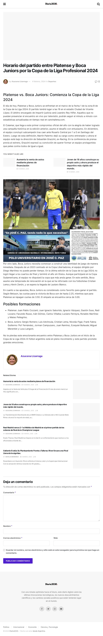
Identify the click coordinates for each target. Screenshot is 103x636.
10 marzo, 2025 (73, 172)
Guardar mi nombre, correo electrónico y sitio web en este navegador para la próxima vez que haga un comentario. (52, 551)
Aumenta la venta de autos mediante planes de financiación (30, 162)
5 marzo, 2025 (28, 433)
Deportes (52, 81)
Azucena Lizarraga (20, 81)
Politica (6, 627)
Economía (32, 627)
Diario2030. (14, 631)
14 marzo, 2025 (23, 169)
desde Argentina (38, 631)
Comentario (9, 492)
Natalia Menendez (12, 457)
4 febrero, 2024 (38, 81)
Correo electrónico (12, 538)
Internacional (18, 627)
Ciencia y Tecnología (49, 627)
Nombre (7, 526)
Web (56, 538)
